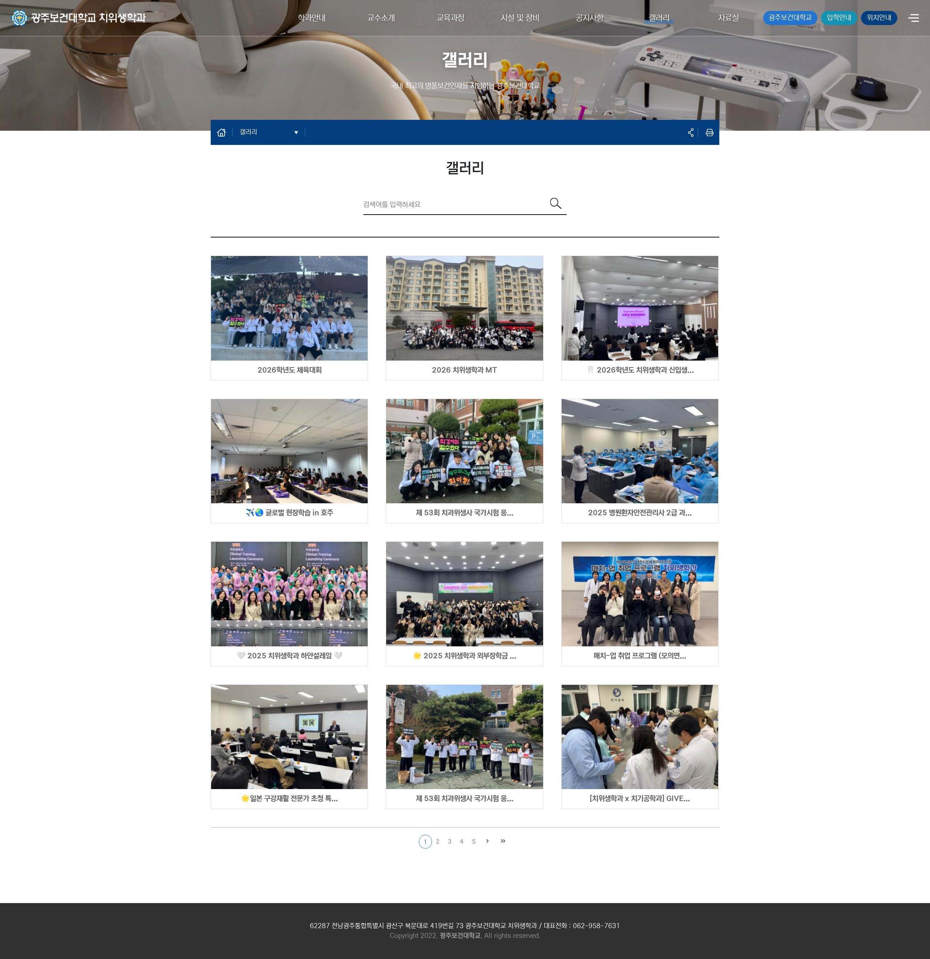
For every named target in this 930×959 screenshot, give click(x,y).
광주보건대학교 (790, 17)
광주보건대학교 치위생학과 (42, 13)
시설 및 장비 (520, 18)
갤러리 (659, 18)
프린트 (709, 132)
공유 (691, 132)
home (225, 132)
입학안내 (839, 17)
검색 (556, 203)
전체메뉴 (913, 19)
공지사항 (589, 18)
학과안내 (312, 18)
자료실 (728, 18)
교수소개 (381, 18)
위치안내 (879, 17)
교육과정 (450, 18)
